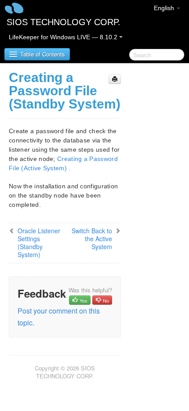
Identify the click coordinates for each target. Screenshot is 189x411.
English (165, 7)
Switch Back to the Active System (92, 238)
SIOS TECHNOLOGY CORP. (63, 22)
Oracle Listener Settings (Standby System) (39, 242)
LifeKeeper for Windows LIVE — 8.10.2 (64, 37)
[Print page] (115, 79)
